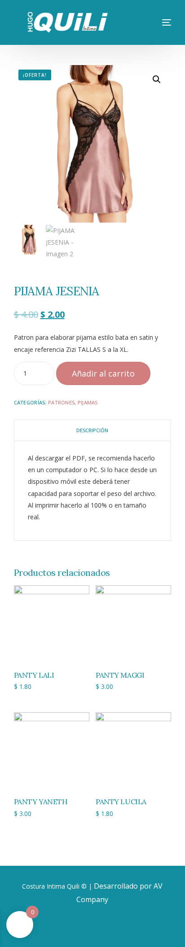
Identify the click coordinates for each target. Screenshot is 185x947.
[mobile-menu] (157, 22)
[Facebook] (76, 926)
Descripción (92, 430)
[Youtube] (91, 926)
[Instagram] (105, 926)
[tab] (93, 430)
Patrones (61, 402)
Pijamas (88, 402)
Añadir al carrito (103, 373)
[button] (157, 79)
